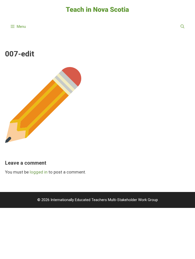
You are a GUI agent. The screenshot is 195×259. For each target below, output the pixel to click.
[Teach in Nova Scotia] (97, 9)
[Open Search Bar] (182, 26)
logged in (38, 172)
